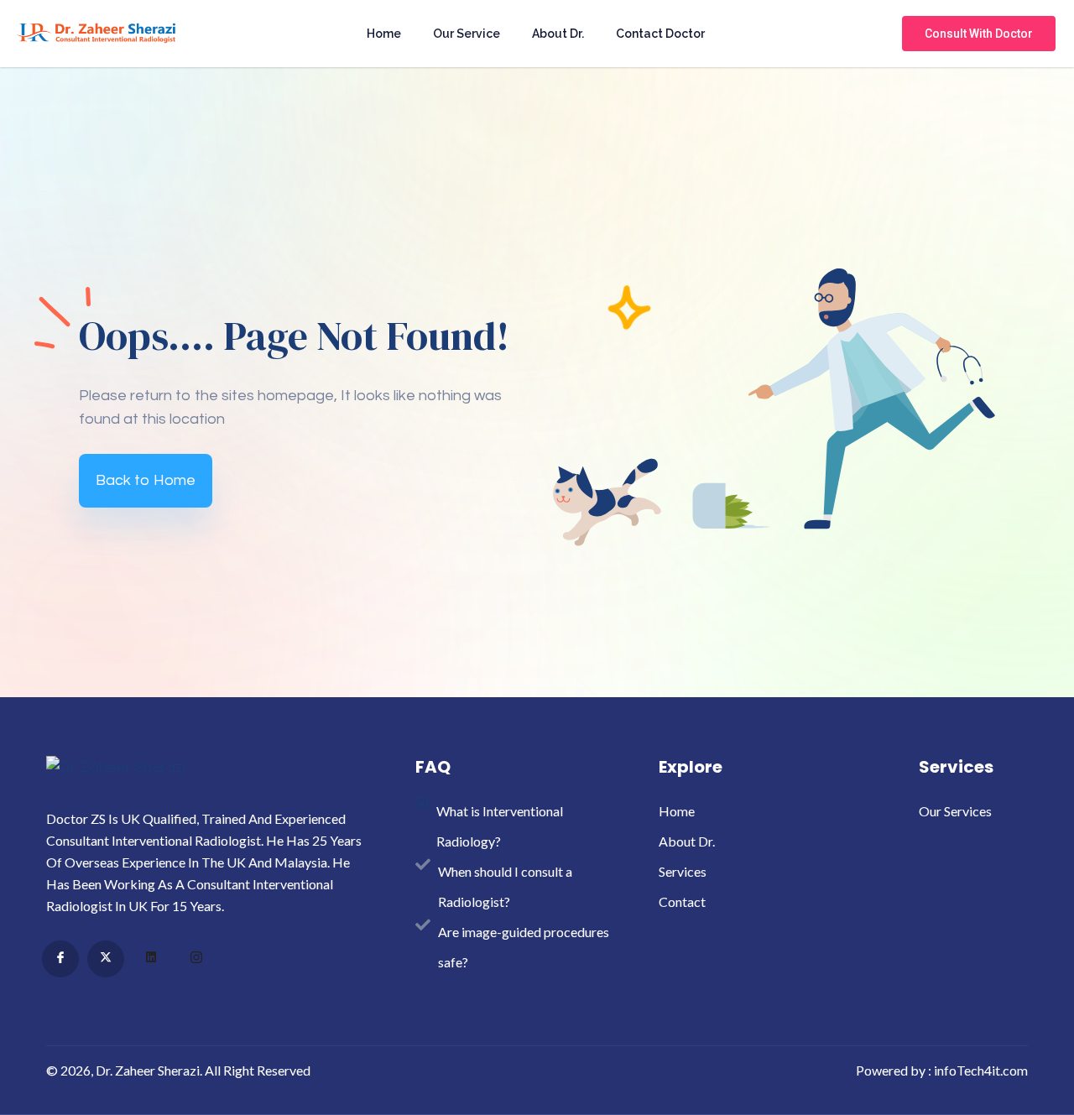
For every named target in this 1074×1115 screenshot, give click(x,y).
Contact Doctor (660, 33)
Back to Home (146, 480)
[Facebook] (60, 958)
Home (384, 33)
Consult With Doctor (979, 33)
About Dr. (558, 33)
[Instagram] (196, 959)
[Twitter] (105, 958)
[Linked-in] (151, 959)
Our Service (466, 33)
